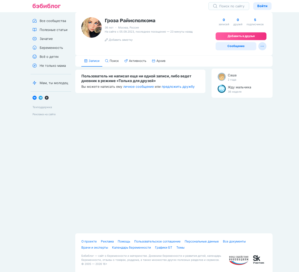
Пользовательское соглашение (157, 241)
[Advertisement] (242, 165)
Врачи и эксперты (94, 247)
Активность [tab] (137, 61)
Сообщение (235, 46)
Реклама (107, 241)
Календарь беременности (131, 247)
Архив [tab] (160, 61)
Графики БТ (163, 247)
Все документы (234, 241)
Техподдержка (42, 107)
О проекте (89, 241)
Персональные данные (202, 241)
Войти (262, 6)
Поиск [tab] (114, 61)
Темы (180, 247)
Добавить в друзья (241, 36)
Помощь (124, 241)
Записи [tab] (94, 61)
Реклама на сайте (44, 114)
